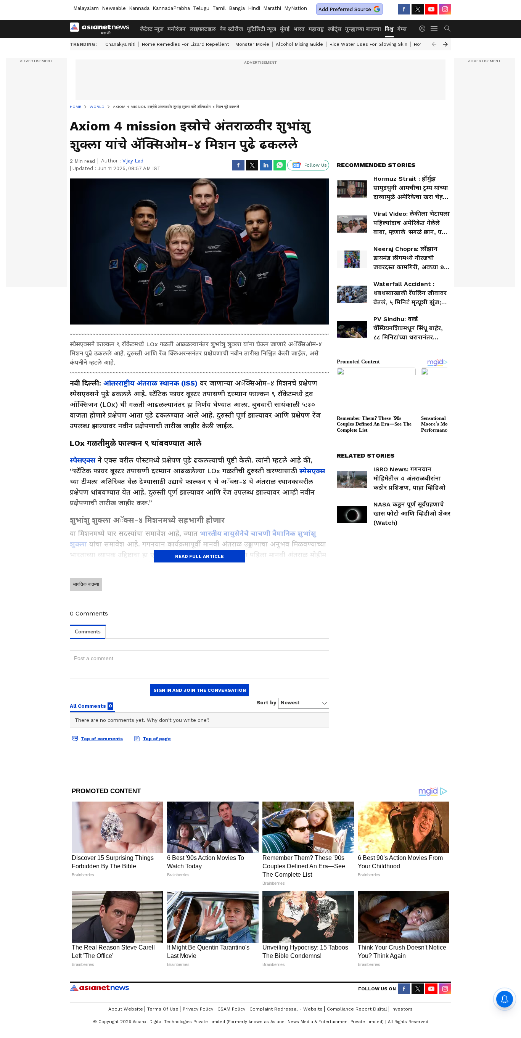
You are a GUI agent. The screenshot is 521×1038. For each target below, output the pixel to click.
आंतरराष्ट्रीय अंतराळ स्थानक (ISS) (150, 383)
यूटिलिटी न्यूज (261, 29)
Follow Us (315, 165)
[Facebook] (404, 9)
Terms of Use (162, 1009)
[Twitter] (418, 9)
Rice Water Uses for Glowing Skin (368, 44)
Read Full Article (199, 556)
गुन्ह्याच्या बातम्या (363, 29)
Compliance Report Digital (357, 1009)
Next (445, 44)
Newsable (114, 8)
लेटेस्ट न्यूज (152, 29)
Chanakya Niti (120, 44)
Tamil (219, 8)
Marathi (272, 8)
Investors (402, 1009)
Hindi (254, 8)
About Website (125, 1009)
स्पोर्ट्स (334, 29)
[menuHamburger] (434, 28)
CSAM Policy (231, 1009)
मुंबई (284, 29)
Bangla (237, 8)
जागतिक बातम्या (86, 584)
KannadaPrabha (171, 8)
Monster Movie (252, 44)
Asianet (99, 987)
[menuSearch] (447, 29)
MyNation (295, 8)
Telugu (201, 8)
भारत (299, 29)
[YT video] (431, 9)
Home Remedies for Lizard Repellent (185, 44)
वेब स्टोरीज (231, 29)
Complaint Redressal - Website (286, 1009)
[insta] (445, 9)
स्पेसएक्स (82, 460)
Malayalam (86, 8)
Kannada (139, 8)
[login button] (424, 29)
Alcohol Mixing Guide (299, 44)
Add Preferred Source (344, 9)
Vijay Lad (132, 161)
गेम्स (402, 29)
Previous (434, 44)
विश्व (389, 29)
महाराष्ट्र (316, 29)
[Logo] (102, 28)
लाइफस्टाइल (203, 29)
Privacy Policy (198, 1009)
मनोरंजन (176, 29)
